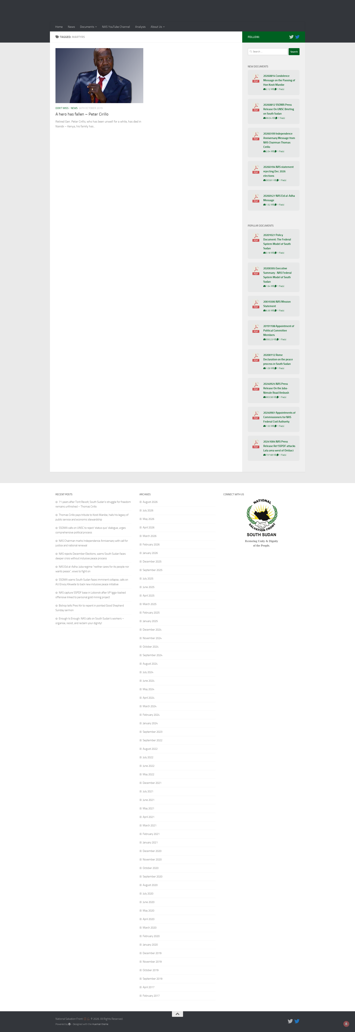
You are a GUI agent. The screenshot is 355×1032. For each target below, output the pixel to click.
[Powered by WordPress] (69, 1024)
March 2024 (149, 706)
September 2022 (152, 740)
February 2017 (151, 995)
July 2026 (148, 510)
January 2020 (150, 944)
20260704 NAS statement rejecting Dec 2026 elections (278, 171)
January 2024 (150, 723)
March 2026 (149, 536)
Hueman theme (100, 1024)
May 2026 (148, 519)
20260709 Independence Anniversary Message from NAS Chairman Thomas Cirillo (279, 140)
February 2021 (151, 834)
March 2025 (149, 604)
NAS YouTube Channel (116, 27)
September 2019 (152, 978)
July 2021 (148, 791)
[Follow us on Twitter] (291, 37)
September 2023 (152, 731)
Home (59, 27)
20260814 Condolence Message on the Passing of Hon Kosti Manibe (279, 80)
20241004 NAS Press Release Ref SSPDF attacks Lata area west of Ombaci (279, 446)
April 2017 (148, 987)
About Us (156, 27)
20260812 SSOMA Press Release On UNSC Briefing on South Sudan (278, 109)
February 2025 (151, 612)
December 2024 (152, 629)
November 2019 (152, 961)
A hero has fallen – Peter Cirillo (82, 114)
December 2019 (152, 953)
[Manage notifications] (346, 1024)
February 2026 (151, 544)
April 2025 (148, 595)
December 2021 (152, 783)
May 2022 (148, 774)
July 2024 (148, 672)
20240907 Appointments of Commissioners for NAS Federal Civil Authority (279, 417)
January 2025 (150, 621)
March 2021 (149, 825)
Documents (87, 27)
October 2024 (150, 646)
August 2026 (150, 502)
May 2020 (148, 910)
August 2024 (150, 663)
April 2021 (148, 817)
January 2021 (150, 842)
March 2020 (149, 927)
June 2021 (148, 800)
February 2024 (151, 714)
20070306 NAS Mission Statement (277, 304)
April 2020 (148, 919)
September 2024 (152, 655)
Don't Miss (62, 108)
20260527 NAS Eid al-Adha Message (279, 198)
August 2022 (150, 748)
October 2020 (150, 868)
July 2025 (148, 578)
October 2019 (150, 970)
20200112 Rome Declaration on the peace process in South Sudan (278, 359)
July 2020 (148, 893)
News (71, 27)
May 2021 (148, 808)
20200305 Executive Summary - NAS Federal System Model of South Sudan (277, 275)
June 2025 (148, 587)
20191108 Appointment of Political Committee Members (278, 330)
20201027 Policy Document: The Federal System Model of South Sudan (277, 241)
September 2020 (152, 876)
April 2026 (148, 527)
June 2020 (148, 902)
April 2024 (148, 697)
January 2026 (150, 553)
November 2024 (152, 638)
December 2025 (152, 561)
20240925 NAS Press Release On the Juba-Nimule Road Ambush (276, 388)
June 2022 (148, 766)
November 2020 (152, 859)
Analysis (140, 27)
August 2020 (150, 885)
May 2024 (148, 689)
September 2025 (152, 570)
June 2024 (148, 680)
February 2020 (151, 936)
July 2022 (148, 757)
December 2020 (152, 851)
